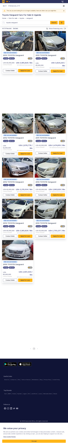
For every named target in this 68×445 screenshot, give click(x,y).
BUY (5, 6)
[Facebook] (5, 408)
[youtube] (17, 408)
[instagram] (8, 408)
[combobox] (8, 1)
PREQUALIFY (14, 6)
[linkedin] (11, 408)
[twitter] (14, 408)
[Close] (64, 10)
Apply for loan (25, 70)
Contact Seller (10, 70)
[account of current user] (64, 6)
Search (54, 22)
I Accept (34, 441)
